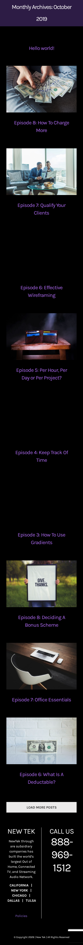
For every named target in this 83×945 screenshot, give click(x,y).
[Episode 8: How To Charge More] (41, 89)
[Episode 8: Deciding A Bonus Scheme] (41, 583)
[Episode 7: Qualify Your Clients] (41, 171)
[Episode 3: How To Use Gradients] (41, 501)
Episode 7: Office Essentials (41, 700)
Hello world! (41, 48)
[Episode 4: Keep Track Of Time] (41, 419)
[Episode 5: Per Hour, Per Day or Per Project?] (41, 336)
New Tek (41, 937)
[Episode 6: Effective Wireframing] (41, 254)
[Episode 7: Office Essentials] (41, 666)
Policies (21, 916)
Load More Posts (42, 807)
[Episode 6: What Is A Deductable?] (41, 741)
